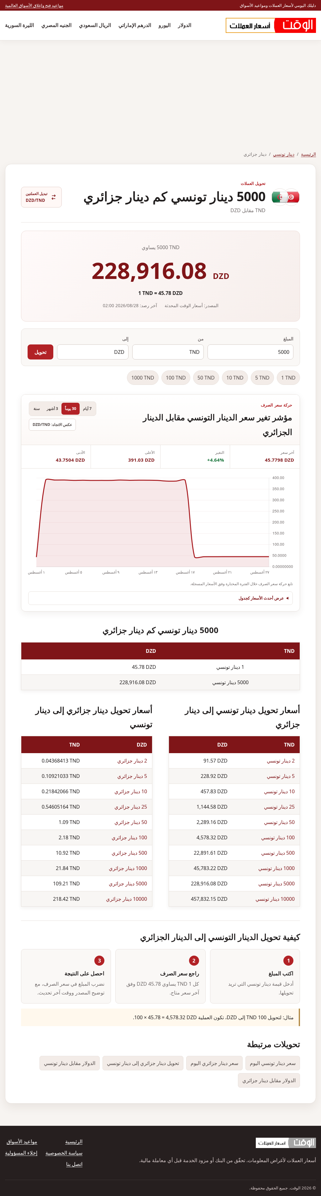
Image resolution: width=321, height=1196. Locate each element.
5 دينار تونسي (281, 776)
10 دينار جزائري (130, 791)
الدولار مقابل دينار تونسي (69, 1063)
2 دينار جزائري (132, 760)
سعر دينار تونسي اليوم (273, 1063)
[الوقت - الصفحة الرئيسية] (271, 25)
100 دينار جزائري (129, 837)
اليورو (165, 25)
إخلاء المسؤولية (21, 1152)
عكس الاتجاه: (52, 424)
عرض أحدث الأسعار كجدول (261, 598)
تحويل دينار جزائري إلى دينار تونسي (143, 1063)
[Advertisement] (160, 87)
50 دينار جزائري (130, 822)
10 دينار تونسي (279, 791)
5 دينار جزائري (132, 776)
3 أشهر (52, 408)
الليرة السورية (19, 25)
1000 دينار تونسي (276, 868)
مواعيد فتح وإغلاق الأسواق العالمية (34, 5)
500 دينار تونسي (278, 852)
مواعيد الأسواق (22, 1141)
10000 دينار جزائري (126, 898)
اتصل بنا (74, 1164)
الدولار (184, 25)
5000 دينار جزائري (128, 883)
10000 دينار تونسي (275, 898)
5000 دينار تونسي (276, 883)
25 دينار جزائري (130, 806)
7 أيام (87, 408)
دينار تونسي (283, 154)
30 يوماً (70, 408)
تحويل (40, 352)
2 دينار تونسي (281, 760)
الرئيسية (308, 154)
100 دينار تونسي (278, 837)
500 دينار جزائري (129, 852)
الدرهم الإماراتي (134, 25)
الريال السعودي (95, 25)
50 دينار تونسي (279, 822)
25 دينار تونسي (279, 806)
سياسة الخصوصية (63, 1152)
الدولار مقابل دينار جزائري (269, 1080)
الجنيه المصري (56, 25)
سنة (37, 408)
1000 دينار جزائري (128, 868)
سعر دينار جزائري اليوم (214, 1063)
